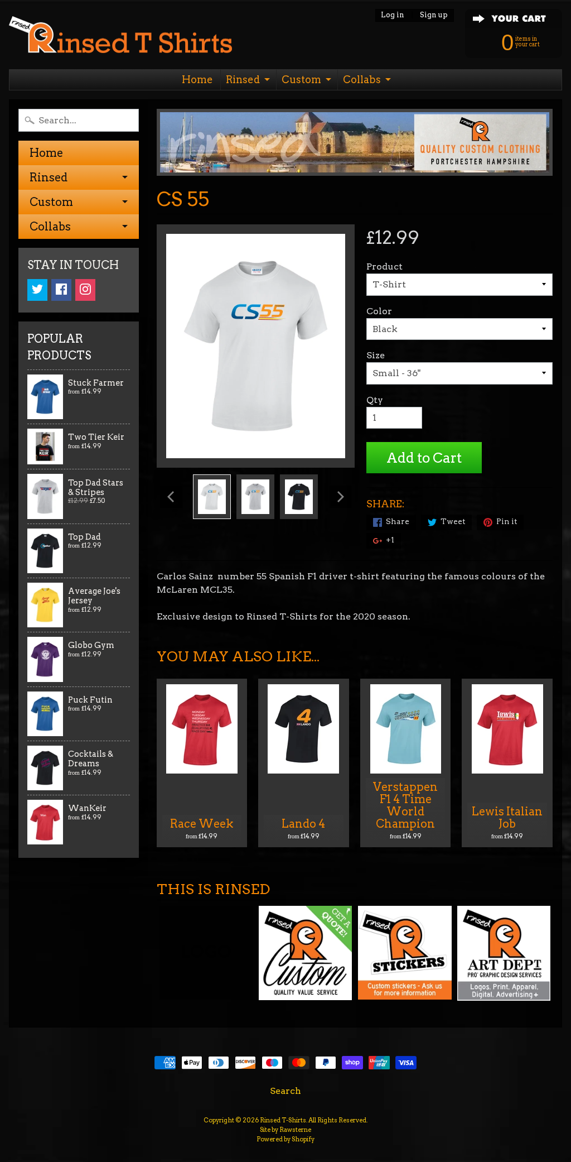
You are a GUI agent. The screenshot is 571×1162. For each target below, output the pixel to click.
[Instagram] (85, 290)
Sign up (434, 15)
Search (285, 1091)
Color (379, 311)
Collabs (362, 79)
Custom (301, 79)
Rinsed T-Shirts (283, 1120)
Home (197, 79)
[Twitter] (37, 290)
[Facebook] (61, 290)
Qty (374, 400)
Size (375, 355)
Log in (392, 15)
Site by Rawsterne (285, 1130)
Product (384, 266)
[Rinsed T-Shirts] (120, 38)
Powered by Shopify (285, 1139)
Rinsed (243, 79)
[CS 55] (212, 497)
